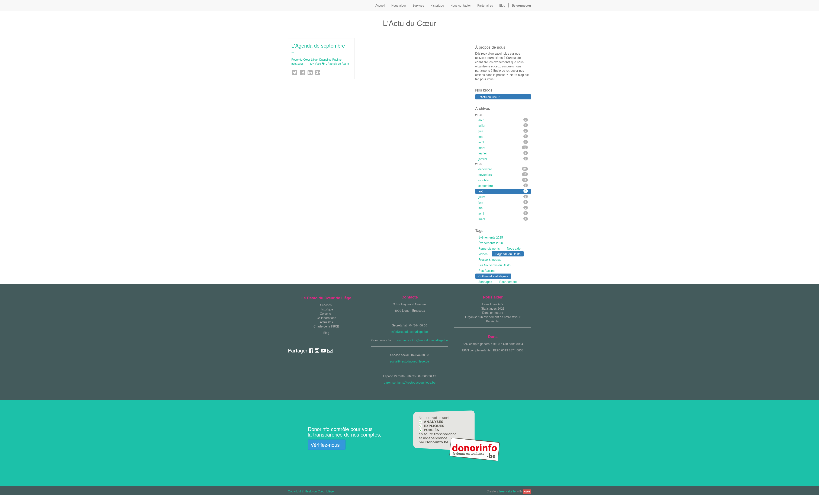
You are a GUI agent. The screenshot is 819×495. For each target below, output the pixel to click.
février (502, 153)
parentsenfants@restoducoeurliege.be (410, 382)
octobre (502, 180)
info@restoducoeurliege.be (409, 331)
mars (502, 148)
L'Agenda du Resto (337, 63)
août (502, 120)
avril (502, 142)
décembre (502, 169)
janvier (502, 159)
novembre (502, 174)
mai (502, 136)
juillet (502, 125)
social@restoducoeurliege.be (409, 361)
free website (507, 491)
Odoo (527, 491)
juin (502, 131)
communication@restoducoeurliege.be (422, 340)
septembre (502, 185)
